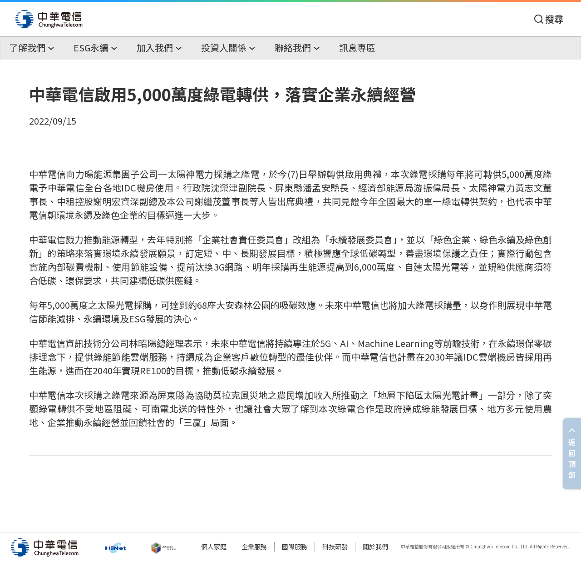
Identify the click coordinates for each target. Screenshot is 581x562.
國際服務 (294, 546)
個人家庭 (213, 546)
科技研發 (335, 546)
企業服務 (254, 546)
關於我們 (375, 546)
